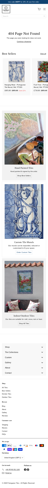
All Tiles (5, 387)
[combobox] (24, 16)
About (4, 409)
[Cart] (39, 9)
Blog (3, 406)
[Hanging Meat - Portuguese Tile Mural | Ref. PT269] (16, 75)
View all (43, 54)
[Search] (44, 16)
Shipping (5, 425)
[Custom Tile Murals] (24, 211)
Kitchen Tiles (6, 394)
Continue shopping (24, 41)
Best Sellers (6, 391)
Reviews (5, 416)
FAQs (4, 434)
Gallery (4, 412)
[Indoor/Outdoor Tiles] (24, 286)
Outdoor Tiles (6, 397)
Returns (4, 428)
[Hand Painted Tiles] (24, 139)
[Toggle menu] (42, 347)
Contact (4, 431)
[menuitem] (24, 347)
